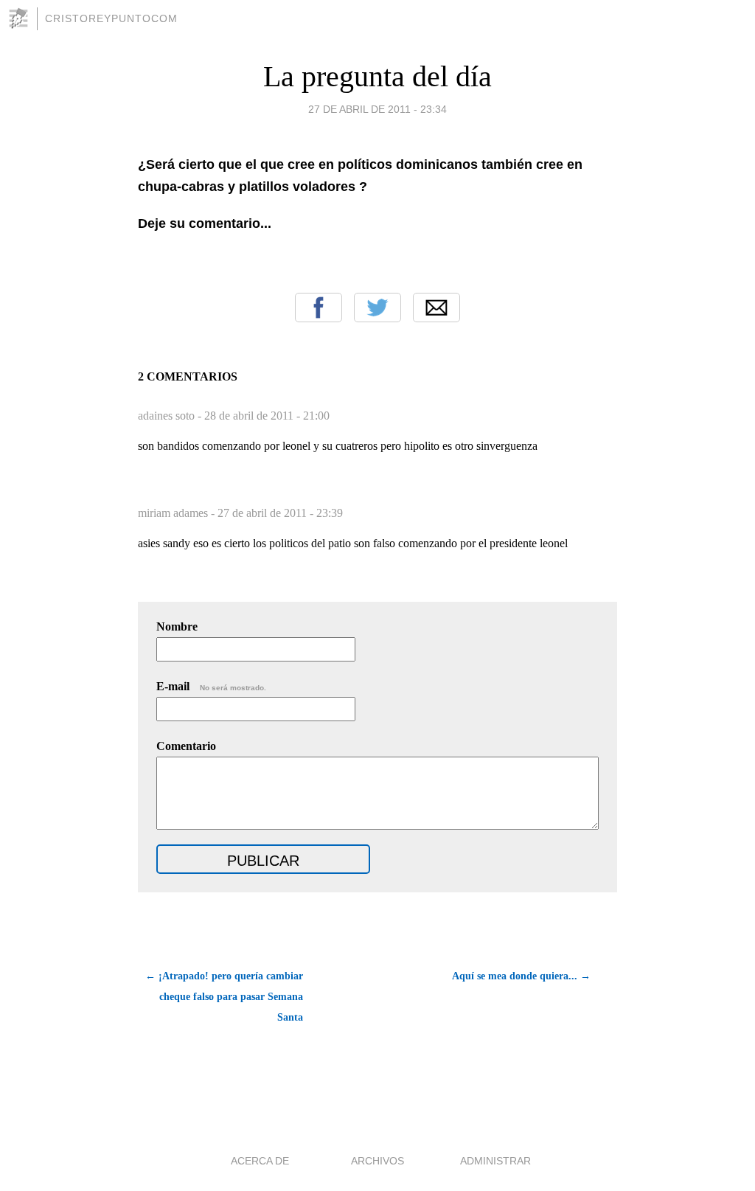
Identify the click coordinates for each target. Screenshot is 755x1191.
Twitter (377, 307)
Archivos (377, 1161)
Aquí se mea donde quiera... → (521, 976)
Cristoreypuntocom (111, 18)
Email (436, 307)
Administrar (495, 1161)
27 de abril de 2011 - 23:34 (377, 109)
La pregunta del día (377, 76)
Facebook (318, 307)
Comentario (186, 746)
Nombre (177, 626)
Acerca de (260, 1161)
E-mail (211, 686)
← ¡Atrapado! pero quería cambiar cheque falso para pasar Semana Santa (224, 996)
